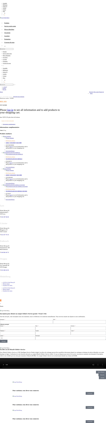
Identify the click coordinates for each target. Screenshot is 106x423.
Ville (54, 319)
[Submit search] (14, 84)
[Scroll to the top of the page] (0, 300)
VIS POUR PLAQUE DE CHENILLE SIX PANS (16, 191)
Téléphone (2, 330)
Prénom (1, 325)
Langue (1, 335)
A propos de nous (7, 63)
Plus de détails (10, 151)
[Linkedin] (5, 294)
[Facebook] (2, 294)
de (4, 13)
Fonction (73, 325)
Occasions (5, 57)
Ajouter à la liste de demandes (8, 120)
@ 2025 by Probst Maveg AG (9, 282)
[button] (53, 363)
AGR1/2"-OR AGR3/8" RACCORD (13, 142)
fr (4, 14)
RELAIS (4, 89)
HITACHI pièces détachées (18, 96)
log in (10, 109)
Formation (5, 61)
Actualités (5, 3)
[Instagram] (13, 294)
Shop (4, 11)
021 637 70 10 (5, 234)
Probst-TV (5, 6)
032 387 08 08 (5, 217)
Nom (36, 325)
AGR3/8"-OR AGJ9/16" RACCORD (14, 175)
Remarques (37, 335)
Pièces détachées (6, 55)
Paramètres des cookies (7, 285)
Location (5, 59)
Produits (5, 51)
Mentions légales (6, 284)
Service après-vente (7, 53)
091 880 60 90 (5, 270)
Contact (4, 9)
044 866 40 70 (5, 252)
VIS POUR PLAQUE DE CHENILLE (14, 159)
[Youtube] (9, 294)
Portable (37, 330)
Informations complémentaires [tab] (9, 124)
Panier (91, 93)
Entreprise (2, 319)
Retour (1, 92)
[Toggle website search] (5, 45)
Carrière (4, 8)
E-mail (72, 330)
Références (5, 4)
